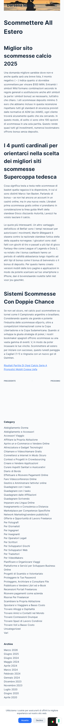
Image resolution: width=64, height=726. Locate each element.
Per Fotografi (11, 522)
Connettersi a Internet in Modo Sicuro (25, 455)
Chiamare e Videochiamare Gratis (23, 451)
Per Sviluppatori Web (16, 550)
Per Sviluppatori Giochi (17, 545)
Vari (6, 632)
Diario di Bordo (12, 471)
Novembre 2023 (13, 685)
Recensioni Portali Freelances (20, 589)
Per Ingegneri (11, 530)
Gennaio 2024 (12, 677)
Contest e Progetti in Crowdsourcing (24, 459)
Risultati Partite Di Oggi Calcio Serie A (25, 365)
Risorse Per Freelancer (16, 597)
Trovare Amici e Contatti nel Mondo (24, 613)
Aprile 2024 (10, 665)
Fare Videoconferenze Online (20, 479)
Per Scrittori (10, 542)
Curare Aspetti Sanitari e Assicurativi (24, 467)
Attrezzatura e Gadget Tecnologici (23, 447)
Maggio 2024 (11, 661)
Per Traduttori (11, 553)
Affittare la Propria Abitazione (21, 439)
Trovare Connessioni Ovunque (21, 616)
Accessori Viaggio (14, 435)
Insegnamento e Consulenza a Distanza (26, 506)
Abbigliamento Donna (16, 427)
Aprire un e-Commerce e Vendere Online (26, 443)
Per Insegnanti (12, 534)
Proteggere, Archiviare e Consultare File (26, 581)
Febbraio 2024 (12, 673)
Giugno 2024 (11, 657)
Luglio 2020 (10, 689)
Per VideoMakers (13, 557)
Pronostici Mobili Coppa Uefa (20, 369)
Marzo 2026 (11, 649)
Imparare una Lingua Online (19, 502)
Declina (39, 720)
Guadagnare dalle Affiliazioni (20, 494)
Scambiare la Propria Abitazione (22, 601)
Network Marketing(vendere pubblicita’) (26, 514)
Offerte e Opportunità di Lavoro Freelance (28, 518)
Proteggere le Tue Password (20, 577)
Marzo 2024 (11, 669)
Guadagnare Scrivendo (17, 498)
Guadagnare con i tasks (17, 486)
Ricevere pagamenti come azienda (23, 593)
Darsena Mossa (21, 5)
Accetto (25, 720)
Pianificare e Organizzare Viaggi (22, 561)
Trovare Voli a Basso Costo (19, 624)
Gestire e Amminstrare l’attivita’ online (25, 482)
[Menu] (55, 5)
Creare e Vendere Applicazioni (21, 463)
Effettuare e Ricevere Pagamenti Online (26, 475)
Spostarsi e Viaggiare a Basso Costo (24, 605)
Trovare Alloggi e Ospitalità (19, 609)
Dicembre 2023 (12, 681)
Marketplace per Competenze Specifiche (27, 510)
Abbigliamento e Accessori (19, 431)
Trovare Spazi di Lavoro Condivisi (23, 620)
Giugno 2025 (11, 653)
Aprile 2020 (10, 697)
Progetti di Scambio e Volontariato (23, 573)
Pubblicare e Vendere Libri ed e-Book (25, 585)
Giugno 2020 (11, 693)
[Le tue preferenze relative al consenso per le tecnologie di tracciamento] (59, 721)
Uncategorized (12, 628)
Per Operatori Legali (15, 538)
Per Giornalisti (12, 526)
